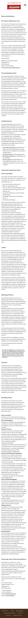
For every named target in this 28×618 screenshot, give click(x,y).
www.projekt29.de (10, 595)
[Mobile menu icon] (25, 5)
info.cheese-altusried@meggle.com (12, 67)
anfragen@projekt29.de (10, 593)
